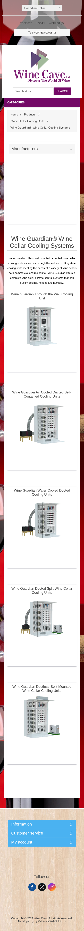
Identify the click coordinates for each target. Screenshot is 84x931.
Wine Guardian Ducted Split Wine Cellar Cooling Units (41, 591)
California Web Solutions (52, 921)
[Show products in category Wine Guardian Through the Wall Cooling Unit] (42, 325)
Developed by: (26, 921)
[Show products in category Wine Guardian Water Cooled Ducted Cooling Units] (42, 521)
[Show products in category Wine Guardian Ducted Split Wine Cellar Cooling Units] (42, 619)
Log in (40, 23)
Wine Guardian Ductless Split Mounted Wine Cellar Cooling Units (41, 689)
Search (62, 91)
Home (14, 114)
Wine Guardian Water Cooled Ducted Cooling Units (42, 492)
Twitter (42, 887)
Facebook (32, 887)
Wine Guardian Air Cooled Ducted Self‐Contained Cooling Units (42, 394)
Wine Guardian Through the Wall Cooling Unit (42, 296)
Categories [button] (16, 102)
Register (26, 23)
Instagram (52, 887)
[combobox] (33, 91)
